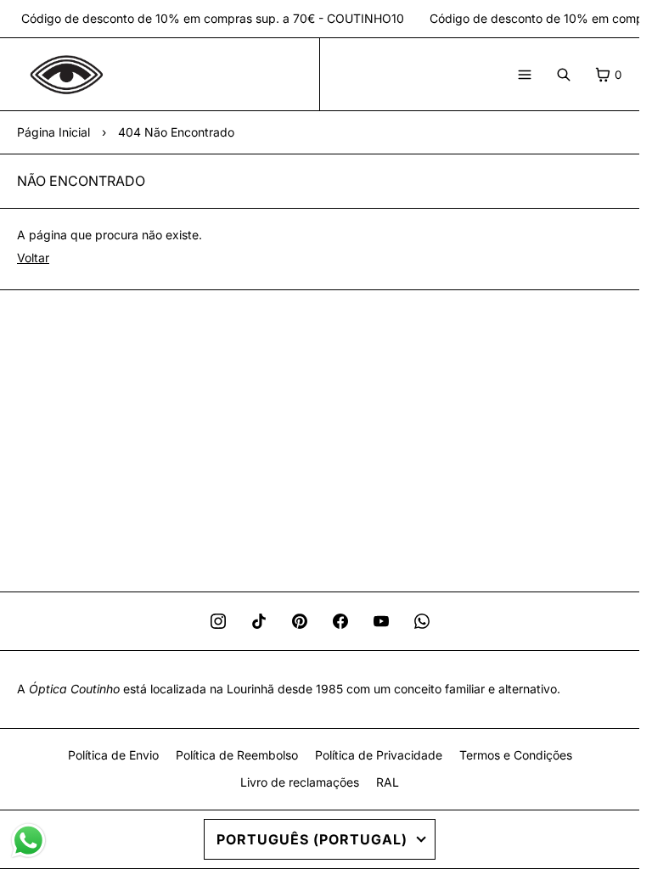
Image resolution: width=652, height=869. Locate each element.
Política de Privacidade (378, 755)
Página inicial (53, 132)
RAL (387, 782)
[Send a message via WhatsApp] (28, 841)
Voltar (33, 257)
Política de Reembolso (237, 755)
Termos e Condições (515, 755)
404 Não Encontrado (176, 132)
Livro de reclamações (299, 782)
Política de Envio (113, 755)
